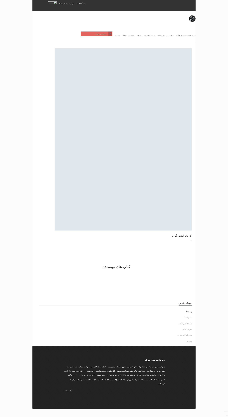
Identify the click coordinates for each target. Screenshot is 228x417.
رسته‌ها (189, 312)
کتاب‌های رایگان (185, 323)
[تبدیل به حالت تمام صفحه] (226, 411)
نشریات (189, 341)
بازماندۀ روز (116, 292)
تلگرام (176, 5)
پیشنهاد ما (188, 317)
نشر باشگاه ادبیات (184, 335)
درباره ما (71, 3)
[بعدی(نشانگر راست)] (226, 415)
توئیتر (166, 5)
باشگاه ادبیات (80, 3)
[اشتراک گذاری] (225, 411)
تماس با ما (63, 3)
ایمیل (189, 5)
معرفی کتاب (187, 329)
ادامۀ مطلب (67, 391)
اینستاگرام (170, 5)
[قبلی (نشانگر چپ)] (227, 415)
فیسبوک (183, 5)
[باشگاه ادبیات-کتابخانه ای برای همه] (192, 25)
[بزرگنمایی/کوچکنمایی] (227, 411)
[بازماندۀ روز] (116, 282)
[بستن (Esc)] (224, 411)
